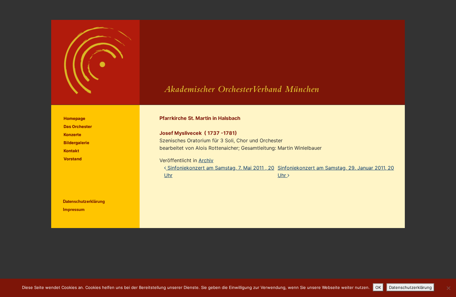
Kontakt (71, 150)
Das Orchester (78, 126)
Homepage (74, 118)
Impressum (74, 209)
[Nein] (448, 288)
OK (378, 287)
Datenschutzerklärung (84, 201)
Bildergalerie (76, 142)
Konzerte (72, 134)
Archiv (206, 160)
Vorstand (73, 158)
